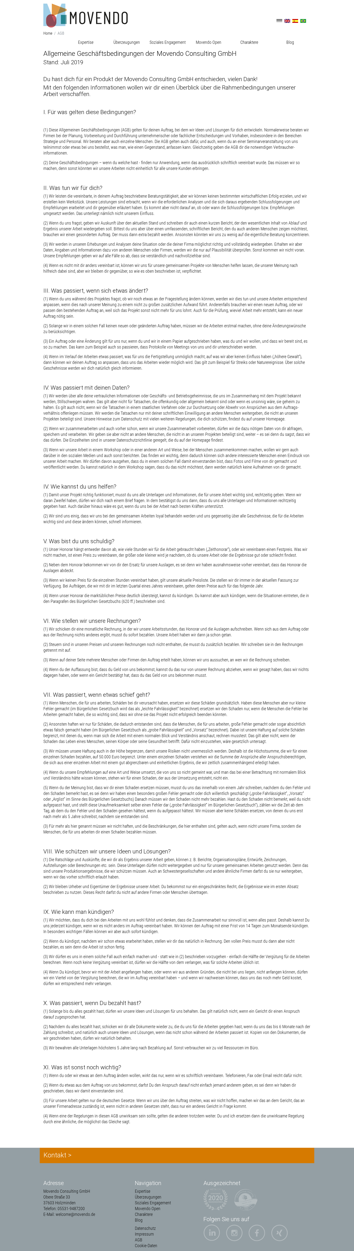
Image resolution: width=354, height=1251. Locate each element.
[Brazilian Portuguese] (303, 20)
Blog (290, 42)
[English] (287, 20)
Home (47, 33)
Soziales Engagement (168, 42)
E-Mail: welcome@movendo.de (69, 1214)
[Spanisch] (295, 20)
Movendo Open (208, 42)
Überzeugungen (126, 42)
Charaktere (249, 42)
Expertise (85, 42)
